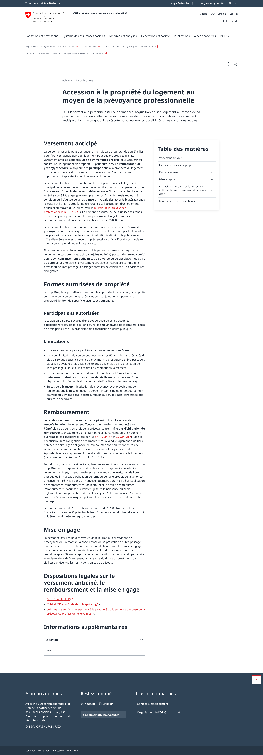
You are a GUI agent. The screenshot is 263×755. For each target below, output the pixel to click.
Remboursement (169, 172)
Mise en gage (167, 179)
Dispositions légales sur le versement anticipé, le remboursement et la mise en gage (183, 190)
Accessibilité (72, 750)
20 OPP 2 (122, 437)
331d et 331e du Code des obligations (71, 604)
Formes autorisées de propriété (177, 165)
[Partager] (235, 64)
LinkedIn (108, 704)
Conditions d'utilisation (37, 750)
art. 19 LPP (101, 437)
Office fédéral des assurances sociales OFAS (100, 13)
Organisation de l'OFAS (152, 712)
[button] (41, 35)
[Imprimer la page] (228, 64)
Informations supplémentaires (177, 201)
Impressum (58, 750)
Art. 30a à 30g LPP (58, 599)
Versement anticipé (170, 158)
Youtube (90, 704)
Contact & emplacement (152, 704)
